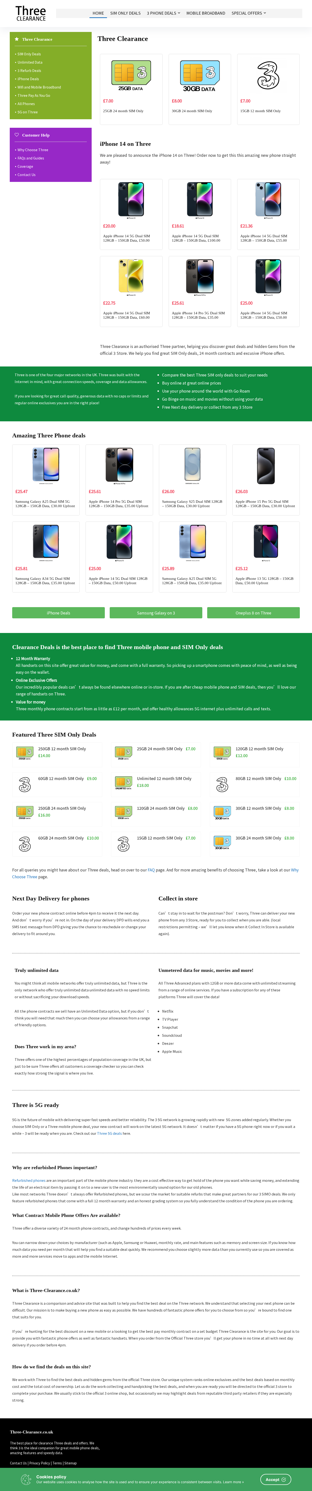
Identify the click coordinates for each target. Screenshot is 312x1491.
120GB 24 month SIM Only (161, 808)
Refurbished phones (29, 1180)
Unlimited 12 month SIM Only (164, 778)
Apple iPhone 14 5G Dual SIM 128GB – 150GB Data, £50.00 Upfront (126, 240)
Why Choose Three (33, 149)
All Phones (26, 103)
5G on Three (28, 111)
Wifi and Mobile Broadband (39, 87)
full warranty (153, 665)
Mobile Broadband (205, 13)
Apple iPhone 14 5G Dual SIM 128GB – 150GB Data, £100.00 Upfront (196, 240)
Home (98, 13)
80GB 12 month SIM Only (258, 778)
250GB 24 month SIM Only (62, 808)
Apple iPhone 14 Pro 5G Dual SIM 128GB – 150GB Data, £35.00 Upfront (198, 317)
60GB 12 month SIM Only (61, 778)
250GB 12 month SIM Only (62, 748)
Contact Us (27, 174)
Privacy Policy (39, 1463)
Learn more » (233, 1482)
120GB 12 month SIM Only (259, 748)
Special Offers (247, 13)
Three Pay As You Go (34, 95)
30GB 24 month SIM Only (192, 111)
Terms (57, 1463)
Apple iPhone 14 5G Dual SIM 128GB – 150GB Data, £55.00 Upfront (263, 240)
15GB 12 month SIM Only (260, 111)
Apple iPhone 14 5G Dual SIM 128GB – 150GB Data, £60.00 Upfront (126, 317)
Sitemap (70, 1463)
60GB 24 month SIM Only (61, 838)
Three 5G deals (109, 1133)
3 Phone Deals (161, 13)
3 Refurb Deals (29, 70)
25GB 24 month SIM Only (123, 111)
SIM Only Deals (125, 13)
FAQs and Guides (31, 158)
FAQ (151, 870)
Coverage (25, 166)
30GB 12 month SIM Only (258, 808)
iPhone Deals (28, 78)
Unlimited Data (30, 62)
